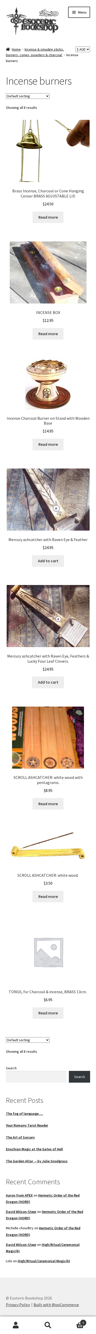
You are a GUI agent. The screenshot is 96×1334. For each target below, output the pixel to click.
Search (11, 1068)
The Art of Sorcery (20, 1137)
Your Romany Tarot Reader (27, 1125)
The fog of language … (24, 1113)
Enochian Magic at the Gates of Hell (34, 1149)
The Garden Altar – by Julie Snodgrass (37, 1161)
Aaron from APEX (19, 1195)
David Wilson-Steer (21, 1211)
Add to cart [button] (48, 560)
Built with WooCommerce (56, 1304)
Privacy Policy (18, 1304)
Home (16, 49)
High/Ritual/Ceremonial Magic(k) (44, 1261)
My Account (16, 1325)
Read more (48, 217)
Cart (74, 1321)
